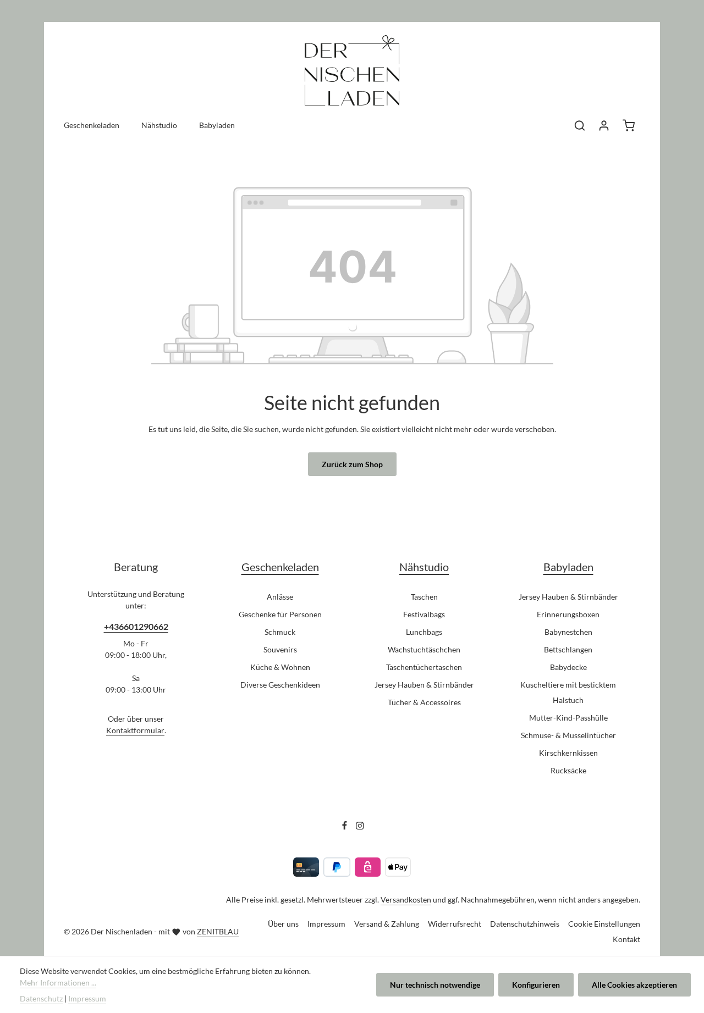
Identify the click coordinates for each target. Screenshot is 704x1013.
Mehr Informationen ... (58, 982)
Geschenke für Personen (280, 614)
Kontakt (626, 939)
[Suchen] (580, 125)
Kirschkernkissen (568, 752)
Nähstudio (424, 566)
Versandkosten (406, 899)
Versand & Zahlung (386, 923)
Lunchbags (424, 631)
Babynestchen (568, 631)
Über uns (283, 923)
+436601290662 (136, 626)
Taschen (424, 596)
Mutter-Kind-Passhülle (568, 717)
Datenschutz (41, 998)
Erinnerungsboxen (568, 614)
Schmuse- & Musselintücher (568, 735)
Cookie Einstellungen (604, 923)
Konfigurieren (536, 984)
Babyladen (568, 566)
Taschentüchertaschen (424, 667)
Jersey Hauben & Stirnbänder (424, 684)
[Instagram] (360, 827)
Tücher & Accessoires (424, 702)
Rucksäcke (568, 770)
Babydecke (568, 667)
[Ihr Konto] (604, 125)
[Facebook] (345, 827)
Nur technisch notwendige (435, 984)
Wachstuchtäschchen (424, 649)
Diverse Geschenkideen (280, 684)
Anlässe (280, 596)
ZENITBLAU (218, 931)
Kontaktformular (135, 730)
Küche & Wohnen (280, 667)
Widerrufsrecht (454, 923)
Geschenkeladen (280, 566)
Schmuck (280, 631)
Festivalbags (424, 614)
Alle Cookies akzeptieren (634, 984)
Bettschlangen (568, 649)
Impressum (326, 923)
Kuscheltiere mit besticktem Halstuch (568, 692)
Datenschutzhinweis (524, 923)
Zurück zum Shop (352, 464)
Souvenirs (280, 649)
